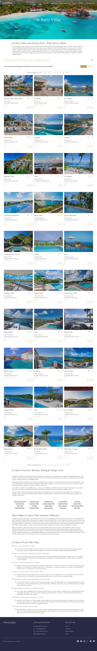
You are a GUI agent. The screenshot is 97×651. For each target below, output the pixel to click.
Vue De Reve (69, 371)
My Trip (60, 3)
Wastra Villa (8, 371)
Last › (67, 72)
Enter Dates (15, 60)
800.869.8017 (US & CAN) (41, 626)
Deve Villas (77, 501)
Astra (36, 332)
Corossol (40, 140)
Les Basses (68, 176)
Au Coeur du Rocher (11, 215)
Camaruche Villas (34, 501)
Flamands (40, 257)
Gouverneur (71, 257)
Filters (31, 60)
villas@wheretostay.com (41, 633)
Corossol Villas (63, 501)
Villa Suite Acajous (71, 449)
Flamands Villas (20, 503)
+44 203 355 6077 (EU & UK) (41, 631)
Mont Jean (10, 295)
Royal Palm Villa (40, 449)
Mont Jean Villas (63, 506)
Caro (66, 254)
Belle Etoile (68, 332)
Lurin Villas (34, 506)
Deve (69, 334)
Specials (46, 60)
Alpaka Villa (8, 410)
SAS (35, 410)
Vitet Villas (77, 508)
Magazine (74, 3)
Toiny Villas (63, 508)
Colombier (70, 101)
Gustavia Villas (77, 503)
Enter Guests (24, 60)
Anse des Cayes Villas (20, 501)
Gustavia (10, 373)
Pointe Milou (40, 218)
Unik (36, 176)
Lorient (9, 140)
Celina (36, 254)
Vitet (39, 451)
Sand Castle (8, 137)
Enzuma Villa (9, 176)
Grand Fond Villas (62, 503)
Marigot (9, 218)
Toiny (39, 101)
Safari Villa (38, 215)
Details (30, 107)
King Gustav (8, 449)
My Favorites (67, 3)
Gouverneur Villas (34, 503)
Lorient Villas (19, 506)
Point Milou (8, 332)
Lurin (9, 101)
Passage (37, 137)
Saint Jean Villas (48, 508)
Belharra (37, 371)
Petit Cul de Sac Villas (77, 506)
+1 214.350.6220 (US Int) (40, 628)
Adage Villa (38, 293)
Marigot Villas (48, 506)
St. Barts (7, 60)
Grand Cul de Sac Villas (48, 503)
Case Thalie (68, 410)
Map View (90, 66)
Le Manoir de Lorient (12, 254)
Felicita (67, 137)
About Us (67, 626)
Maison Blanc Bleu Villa (13, 98)
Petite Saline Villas (20, 508)
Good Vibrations (70, 215)
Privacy (67, 633)
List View (84, 66)
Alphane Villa (9, 293)
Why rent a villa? (70, 622)
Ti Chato (37, 98)
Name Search (39, 60)
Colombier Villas (48, 501)
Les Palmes (68, 98)
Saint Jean (40, 179)
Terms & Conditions (69, 631)
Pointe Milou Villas (34, 508)
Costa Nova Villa (70, 293)
